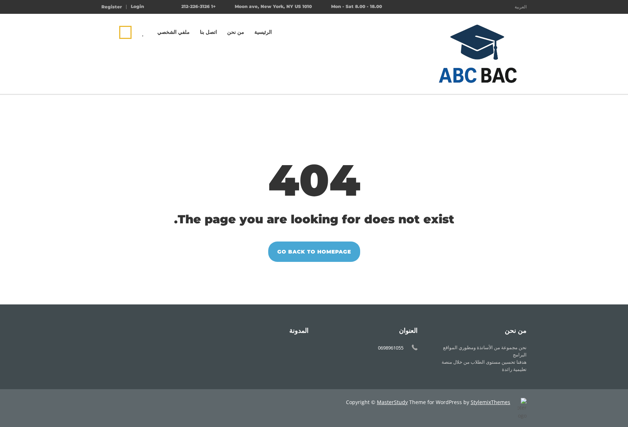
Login (137, 6)
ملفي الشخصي (173, 32)
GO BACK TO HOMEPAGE (314, 251)
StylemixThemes (490, 402)
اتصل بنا (208, 32)
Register (111, 7)
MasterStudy (392, 402)
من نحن (235, 32)
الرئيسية (263, 32)
